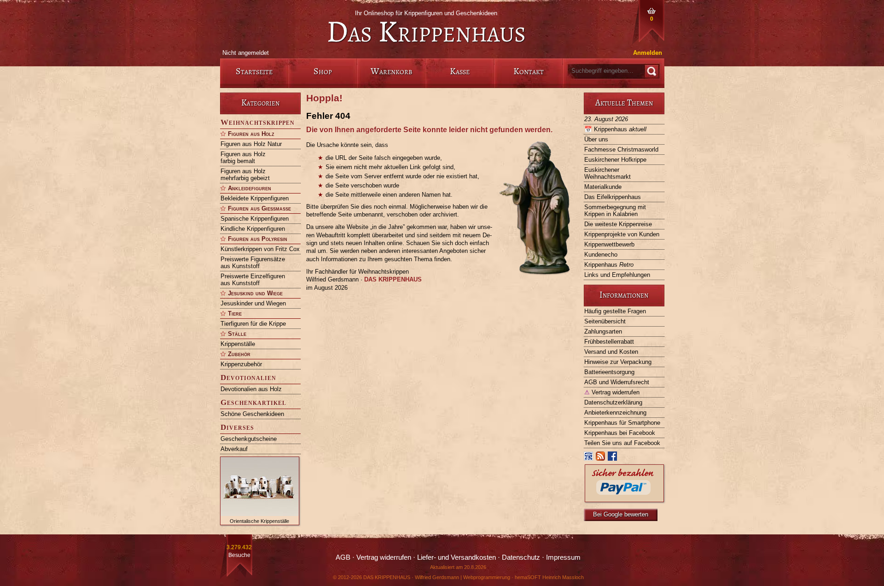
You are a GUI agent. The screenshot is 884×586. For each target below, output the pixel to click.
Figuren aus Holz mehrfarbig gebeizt (245, 175)
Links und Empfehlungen (617, 274)
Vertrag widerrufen (612, 392)
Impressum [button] (563, 557)
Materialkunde (603, 186)
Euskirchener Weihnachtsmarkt (607, 173)
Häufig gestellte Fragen (615, 311)
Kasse (460, 71)
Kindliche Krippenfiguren (253, 228)
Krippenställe (238, 343)
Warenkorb (391, 71)
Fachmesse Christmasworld (621, 149)
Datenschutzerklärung (613, 402)
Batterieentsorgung (609, 372)
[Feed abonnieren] (601, 458)
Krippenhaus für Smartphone (622, 422)
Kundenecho (600, 254)
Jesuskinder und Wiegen (253, 303)
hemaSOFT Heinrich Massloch (549, 577)
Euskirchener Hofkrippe (615, 159)
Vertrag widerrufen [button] (383, 557)
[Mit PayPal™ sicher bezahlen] (624, 500)
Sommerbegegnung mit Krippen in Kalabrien (615, 210)
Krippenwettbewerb (609, 244)
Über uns (596, 139)
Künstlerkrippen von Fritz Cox (260, 249)
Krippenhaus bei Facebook (619, 432)
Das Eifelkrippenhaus (612, 196)
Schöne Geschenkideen (252, 413)
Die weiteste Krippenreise (618, 224)
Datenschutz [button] (521, 557)
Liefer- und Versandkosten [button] (456, 557)
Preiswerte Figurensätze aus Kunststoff (253, 263)
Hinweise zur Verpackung (617, 361)
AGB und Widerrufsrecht (616, 382)
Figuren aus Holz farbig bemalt (243, 157)
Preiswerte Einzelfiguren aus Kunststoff (253, 280)
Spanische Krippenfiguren (255, 218)
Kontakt (528, 71)
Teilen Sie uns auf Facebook (622, 443)
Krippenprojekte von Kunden (621, 234)
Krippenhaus (615, 129)
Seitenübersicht (605, 321)
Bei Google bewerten (620, 514)
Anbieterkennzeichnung (615, 412)
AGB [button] (343, 557)
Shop (323, 71)
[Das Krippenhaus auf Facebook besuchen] (613, 458)
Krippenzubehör (241, 364)
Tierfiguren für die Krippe (253, 323)
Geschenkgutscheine (249, 438)
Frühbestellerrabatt (609, 341)
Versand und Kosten (611, 351)
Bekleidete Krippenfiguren (255, 198)
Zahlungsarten (603, 331)
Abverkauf (234, 448)
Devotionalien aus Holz (251, 389)
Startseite (254, 71)
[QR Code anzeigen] (589, 458)
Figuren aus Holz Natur (251, 144)
